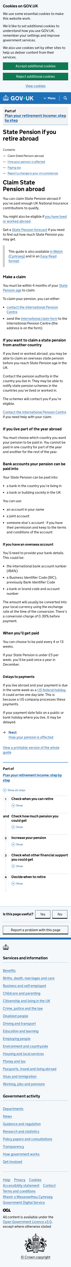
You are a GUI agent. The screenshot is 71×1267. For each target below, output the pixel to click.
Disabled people (15, 1016)
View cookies (36, 86)
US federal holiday (51, 690)
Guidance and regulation (22, 1124)
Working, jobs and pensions (24, 1084)
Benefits (9, 970)
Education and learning (20, 1031)
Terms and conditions (19, 1191)
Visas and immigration (20, 1076)
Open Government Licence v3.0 (27, 1222)
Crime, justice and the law (23, 1008)
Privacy (19, 1180)
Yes (45, 914)
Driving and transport (19, 1023)
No (62, 914)
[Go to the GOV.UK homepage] (18, 98)
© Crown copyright (35, 1257)
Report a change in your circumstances (33, 173)
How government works (21, 1154)
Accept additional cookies (36, 66)
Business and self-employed (24, 986)
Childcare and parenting (21, 993)
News (7, 1116)
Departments (13, 1109)
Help (6, 1180)
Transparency (13, 1146)
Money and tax (14, 1061)
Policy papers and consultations (27, 1139)
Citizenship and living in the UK (26, 1001)
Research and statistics (21, 1131)
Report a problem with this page (35, 930)
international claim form (39, 318)
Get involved (12, 1161)
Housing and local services (23, 1054)
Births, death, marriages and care (29, 978)
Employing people (16, 1038)
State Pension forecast (29, 230)
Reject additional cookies (35, 76)
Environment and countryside (25, 1046)
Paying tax (14, 167)
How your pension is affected (26, 161)
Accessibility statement (21, 1185)
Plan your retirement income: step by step (35, 118)
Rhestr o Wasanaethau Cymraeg (27, 1197)
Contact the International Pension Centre (34, 412)
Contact (49, 1185)
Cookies (35, 1180)
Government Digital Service (24, 1202)
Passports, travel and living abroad (29, 1069)
